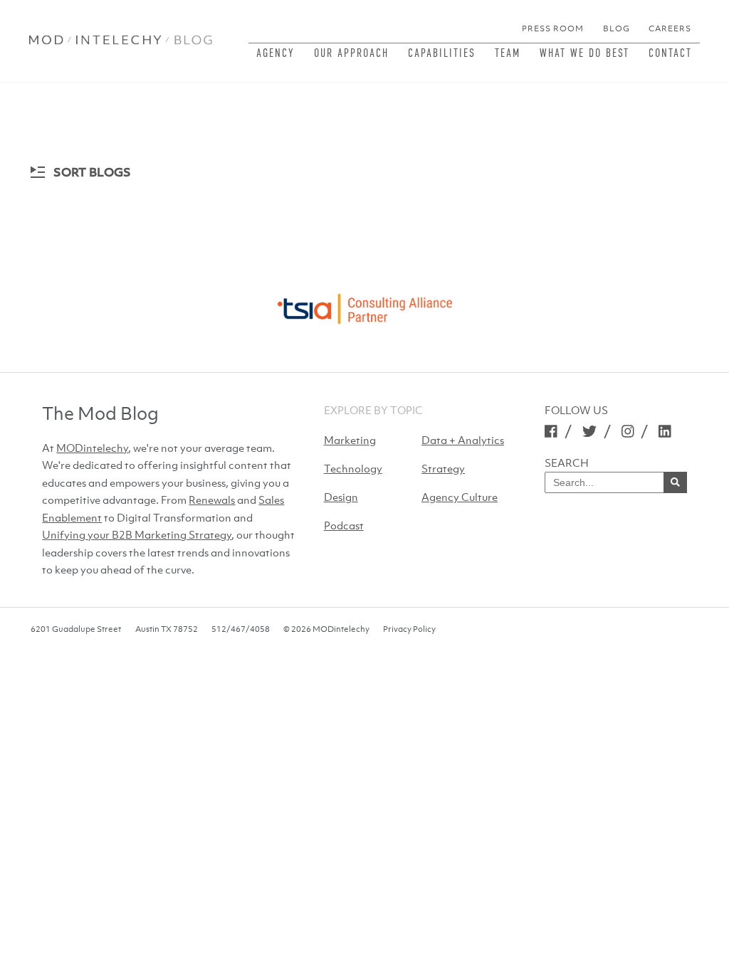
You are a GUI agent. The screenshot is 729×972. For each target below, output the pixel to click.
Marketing (350, 440)
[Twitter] (589, 430)
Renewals (212, 499)
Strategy (443, 468)
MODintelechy (92, 447)
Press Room (553, 28)
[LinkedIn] (665, 430)
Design (341, 497)
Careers (670, 28)
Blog (616, 28)
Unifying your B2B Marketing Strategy (136, 534)
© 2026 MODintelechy (326, 629)
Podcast (344, 525)
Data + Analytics (462, 440)
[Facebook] (551, 430)
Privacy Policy (409, 629)
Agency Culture (459, 497)
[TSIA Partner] (364, 305)
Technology (353, 468)
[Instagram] (628, 430)
